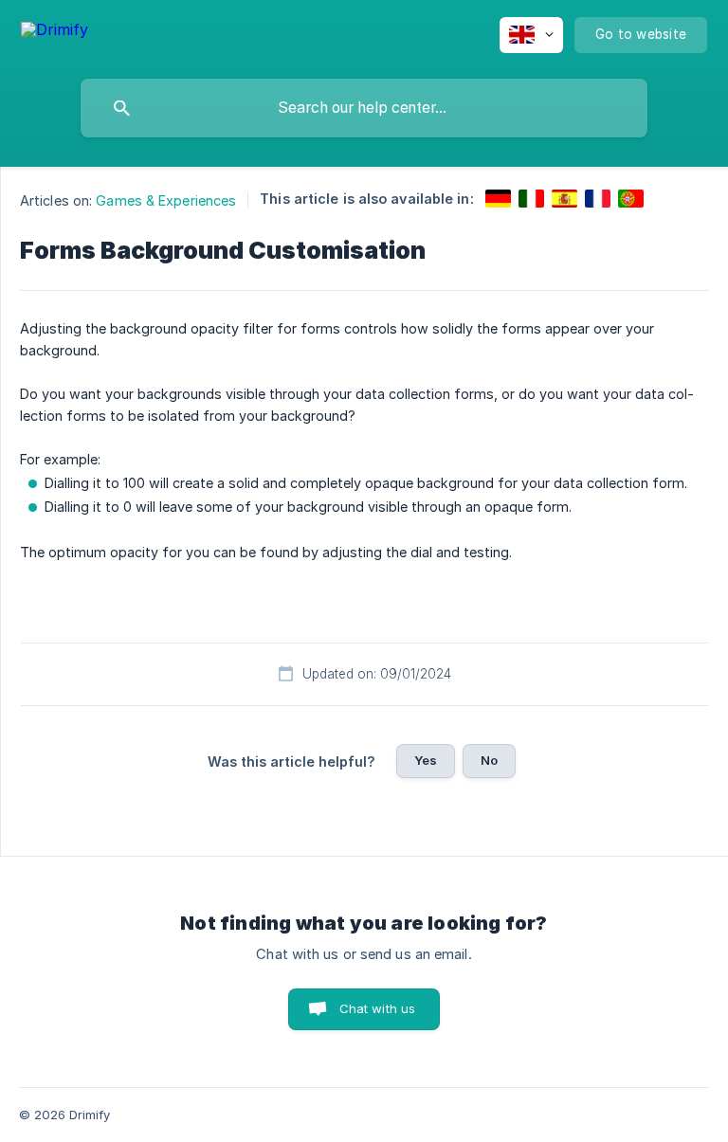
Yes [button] (425, 760)
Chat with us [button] (377, 1008)
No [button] (489, 760)
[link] (498, 199)
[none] (54, 32)
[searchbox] (364, 108)
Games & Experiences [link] (166, 200)
